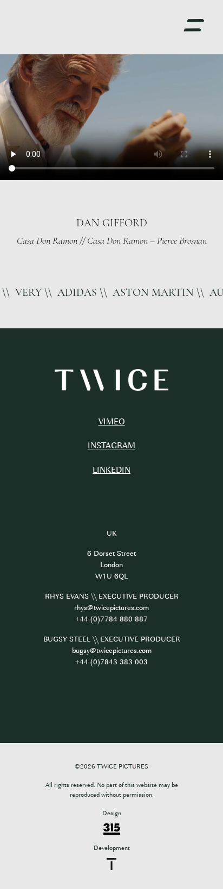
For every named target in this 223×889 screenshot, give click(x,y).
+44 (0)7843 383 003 (111, 661)
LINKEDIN (111, 470)
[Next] (210, 226)
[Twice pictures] (111, 380)
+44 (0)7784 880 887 (111, 619)
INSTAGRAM (111, 446)
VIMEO (112, 422)
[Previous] (12, 226)
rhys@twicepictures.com (111, 607)
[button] (194, 25)
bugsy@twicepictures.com (112, 650)
